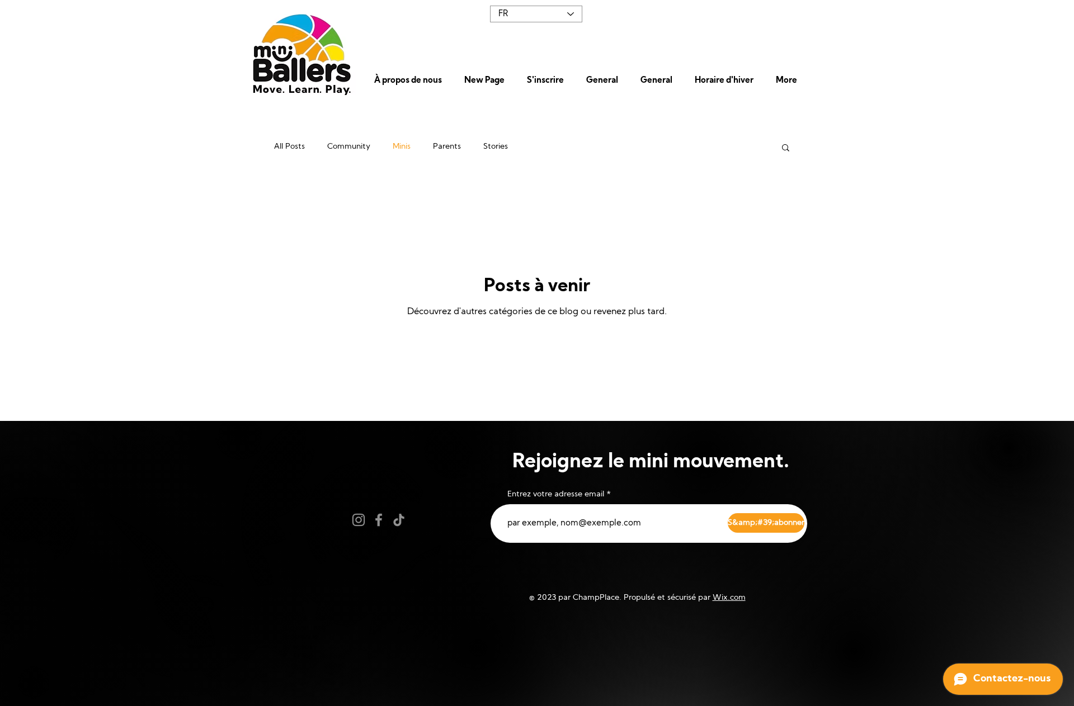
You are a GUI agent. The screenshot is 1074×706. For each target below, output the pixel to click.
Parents (447, 147)
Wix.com (729, 598)
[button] (411, 81)
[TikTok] (398, 519)
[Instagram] (358, 519)
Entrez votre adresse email (555, 495)
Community (348, 147)
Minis (402, 147)
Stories (495, 147)
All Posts (289, 147)
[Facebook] (378, 519)
